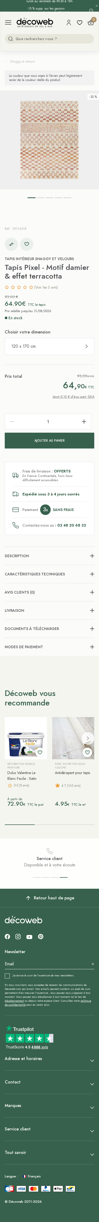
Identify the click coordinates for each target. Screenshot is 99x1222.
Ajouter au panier (49, 440)
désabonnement (14, 1001)
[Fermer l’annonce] (96, 6)
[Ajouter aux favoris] (26, 244)
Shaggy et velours (22, 61)
